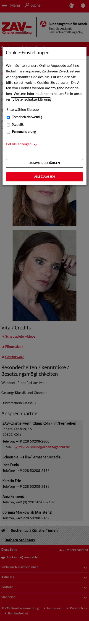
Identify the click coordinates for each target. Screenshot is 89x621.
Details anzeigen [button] (18, 144)
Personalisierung (24, 132)
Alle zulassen (44, 176)
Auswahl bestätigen (44, 163)
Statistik (18, 124)
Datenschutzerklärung (32, 99)
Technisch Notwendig (27, 117)
